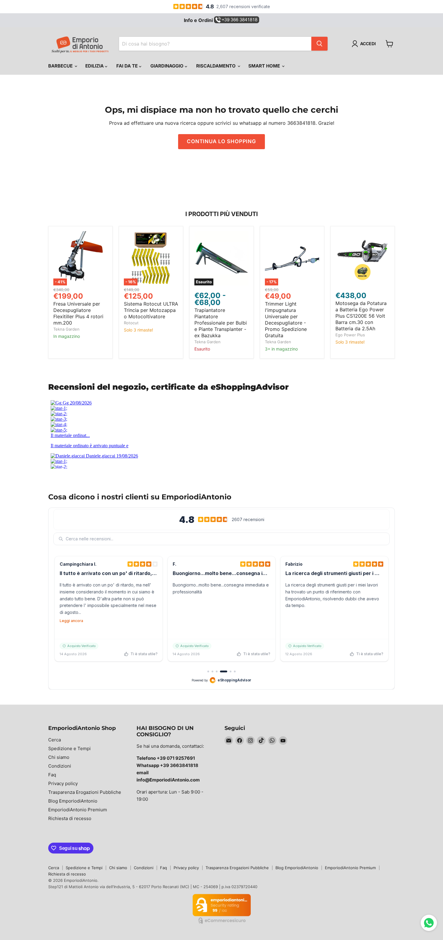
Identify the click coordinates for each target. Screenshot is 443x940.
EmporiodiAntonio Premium (77, 810)
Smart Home (264, 66)
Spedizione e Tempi (69, 748)
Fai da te (127, 66)
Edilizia (95, 66)
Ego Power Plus (350, 334)
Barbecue (61, 66)
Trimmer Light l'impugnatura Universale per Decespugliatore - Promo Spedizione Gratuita (286, 319)
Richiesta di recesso (69, 818)
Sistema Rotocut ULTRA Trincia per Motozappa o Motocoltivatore (151, 310)
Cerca (54, 740)
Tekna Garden (66, 329)
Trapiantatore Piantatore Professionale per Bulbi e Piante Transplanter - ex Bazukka (220, 322)
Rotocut (131, 322)
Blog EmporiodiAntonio (72, 801)
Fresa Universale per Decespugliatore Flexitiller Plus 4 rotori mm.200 (78, 313)
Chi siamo (58, 757)
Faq (52, 775)
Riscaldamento (216, 66)
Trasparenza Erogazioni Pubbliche (84, 792)
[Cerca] (319, 44)
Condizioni (59, 766)
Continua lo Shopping (221, 141)
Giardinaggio (167, 66)
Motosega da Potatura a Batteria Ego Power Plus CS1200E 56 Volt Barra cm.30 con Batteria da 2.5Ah (361, 316)
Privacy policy (63, 783)
